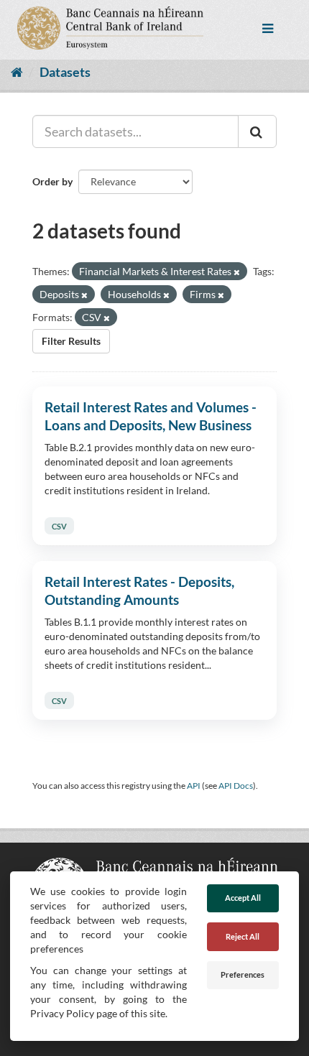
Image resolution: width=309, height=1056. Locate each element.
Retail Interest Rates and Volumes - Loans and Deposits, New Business (151, 416)
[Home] (17, 72)
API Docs (235, 785)
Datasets (65, 72)
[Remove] (237, 272)
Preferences (242, 974)
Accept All (243, 897)
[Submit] (257, 131)
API (193, 785)
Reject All (242, 936)
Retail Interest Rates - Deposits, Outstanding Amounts (139, 590)
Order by (52, 181)
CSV (59, 526)
